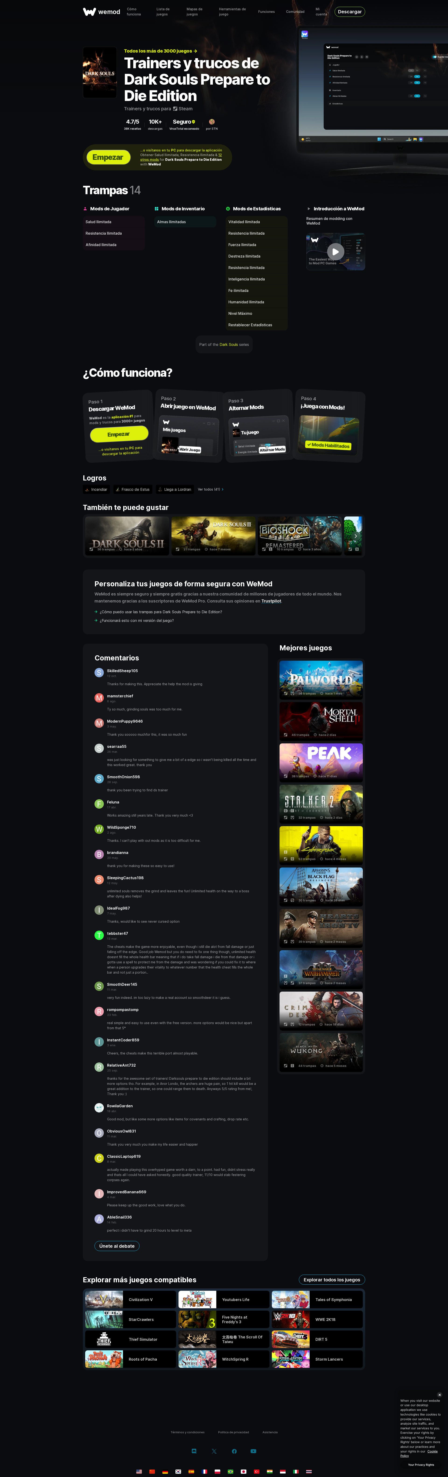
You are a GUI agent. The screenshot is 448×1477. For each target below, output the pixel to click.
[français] (204, 1472)
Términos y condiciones (188, 1432)
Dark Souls (229, 344)
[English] (139, 1472)
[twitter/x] (214, 1452)
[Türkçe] (256, 1472)
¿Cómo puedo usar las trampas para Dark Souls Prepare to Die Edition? (161, 611)
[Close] (439, 1395)
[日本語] (243, 1472)
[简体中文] (152, 1472)
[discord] (194, 1452)
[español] (191, 1472)
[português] (230, 1472)
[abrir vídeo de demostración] (335, 251)
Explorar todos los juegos (332, 1280)
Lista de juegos (163, 11)
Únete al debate (117, 1246)
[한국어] (178, 1472)
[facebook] (234, 1452)
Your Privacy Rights (421, 1464)
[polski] (217, 1472)
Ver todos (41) (209, 489)
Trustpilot (271, 601)
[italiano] (296, 1472)
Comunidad (295, 12)
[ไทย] (309, 1472)
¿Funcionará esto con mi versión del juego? (137, 620)
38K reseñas (132, 128)
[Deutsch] (165, 1472)
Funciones (266, 12)
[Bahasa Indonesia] (283, 1472)
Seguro (182, 121)
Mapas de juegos (195, 11)
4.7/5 (132, 121)
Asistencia (270, 1432)
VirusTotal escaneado (184, 128)
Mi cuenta (321, 11)
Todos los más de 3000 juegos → (160, 51)
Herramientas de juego (232, 11)
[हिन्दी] (270, 1472)
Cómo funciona (134, 11)
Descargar (350, 11)
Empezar (108, 157)
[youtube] (253, 1451)
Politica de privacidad (233, 1432)
